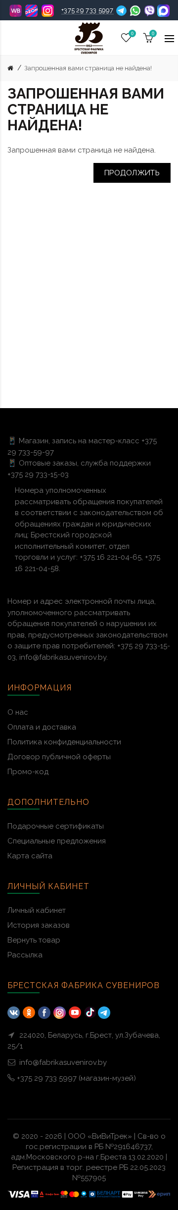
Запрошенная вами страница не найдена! (88, 68)
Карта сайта (29, 855)
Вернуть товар (33, 940)
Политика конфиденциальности (64, 741)
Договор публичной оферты (59, 756)
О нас (17, 712)
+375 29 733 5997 (87, 10)
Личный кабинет (36, 910)
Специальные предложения (56, 841)
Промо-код (27, 771)
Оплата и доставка (41, 727)
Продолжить (132, 172)
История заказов (38, 925)
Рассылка (25, 954)
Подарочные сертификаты (55, 826)
